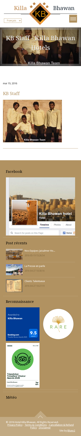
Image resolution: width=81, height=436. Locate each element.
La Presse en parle (35, 266)
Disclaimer (44, 427)
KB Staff (11, 93)
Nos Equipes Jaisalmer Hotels (40, 250)
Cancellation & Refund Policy (52, 426)
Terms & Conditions (36, 424)
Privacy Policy (14, 424)
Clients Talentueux (35, 281)
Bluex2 (71, 430)
